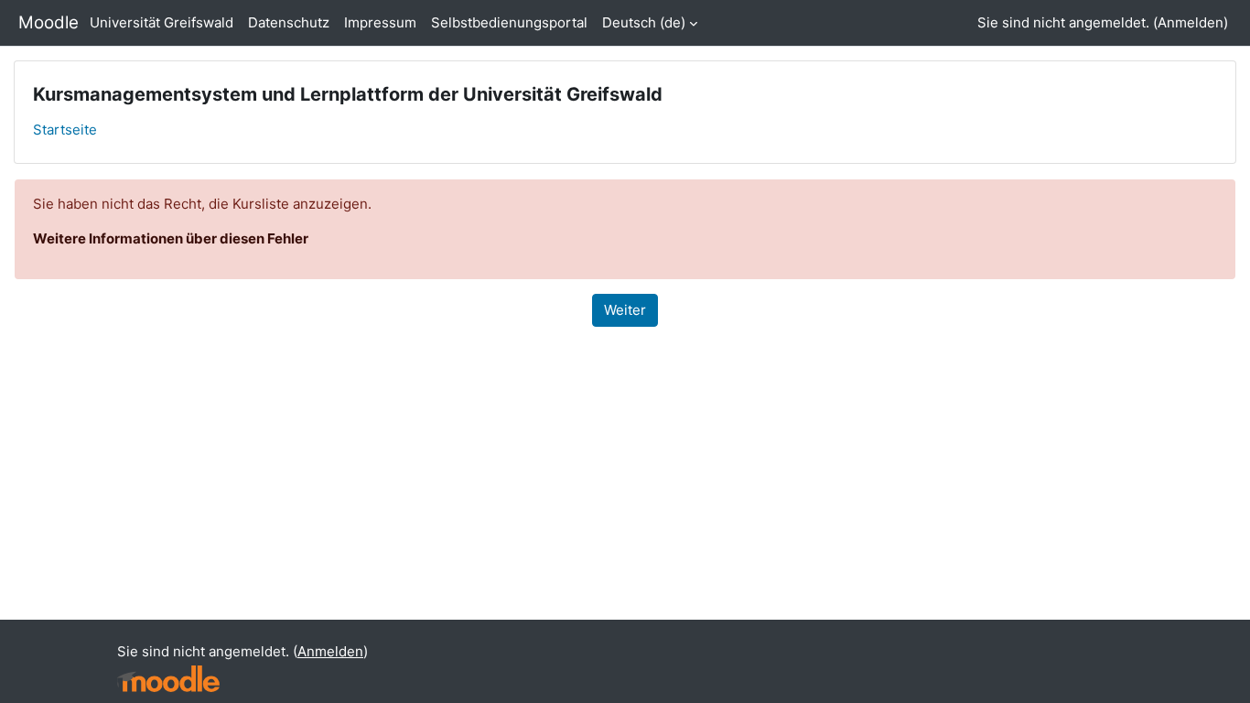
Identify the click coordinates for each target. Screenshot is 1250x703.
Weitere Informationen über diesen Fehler (170, 238)
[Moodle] (168, 679)
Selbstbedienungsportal (509, 22)
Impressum (380, 22)
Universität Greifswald (161, 22)
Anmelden (1190, 22)
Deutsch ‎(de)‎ (643, 22)
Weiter (625, 310)
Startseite (65, 129)
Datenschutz (288, 22)
